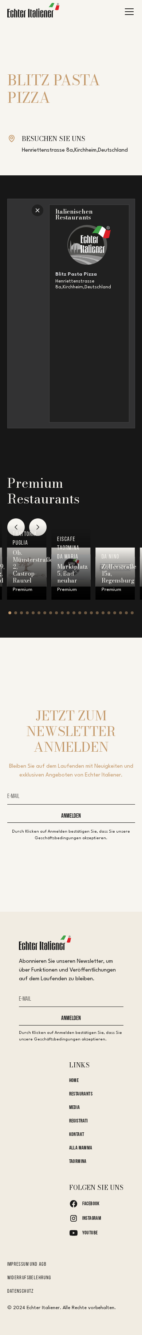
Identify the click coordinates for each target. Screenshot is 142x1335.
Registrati (78, 1121)
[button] (128, 11)
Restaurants (81, 1094)
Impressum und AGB (27, 1264)
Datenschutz (20, 1291)
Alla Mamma (80, 1148)
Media (74, 1107)
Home (74, 1080)
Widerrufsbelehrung (29, 1278)
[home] (33, 12)
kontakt (76, 1134)
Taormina (78, 1161)
